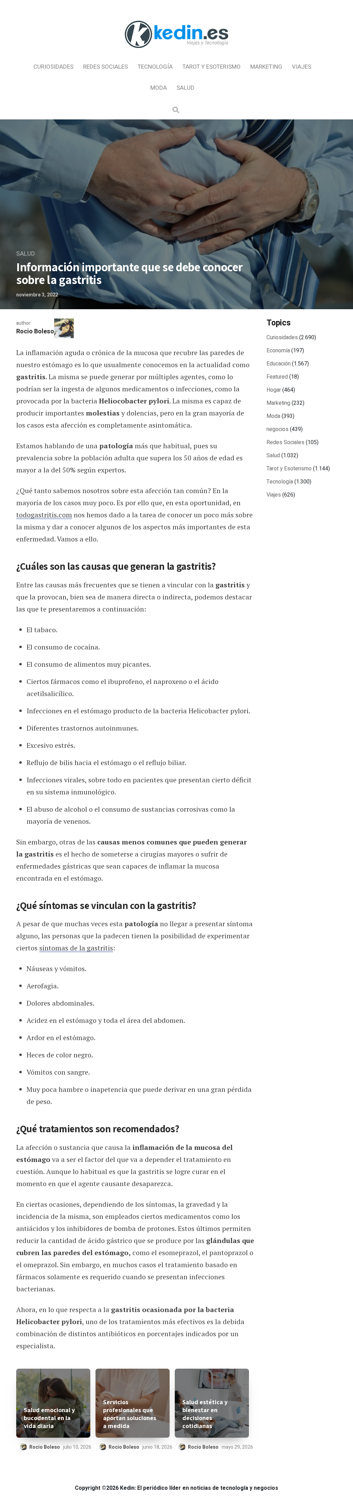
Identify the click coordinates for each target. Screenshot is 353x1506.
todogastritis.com (44, 514)
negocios (277, 429)
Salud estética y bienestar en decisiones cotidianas (205, 1414)
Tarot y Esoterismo (211, 66)
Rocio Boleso (35, 331)
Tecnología (155, 66)
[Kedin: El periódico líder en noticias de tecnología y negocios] (176, 54)
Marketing (266, 66)
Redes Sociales (105, 66)
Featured (277, 377)
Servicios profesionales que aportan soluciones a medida (129, 1414)
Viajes (301, 66)
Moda (158, 88)
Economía (278, 350)
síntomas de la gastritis (76, 947)
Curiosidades (53, 66)
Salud (185, 88)
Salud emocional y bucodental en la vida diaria (49, 1418)
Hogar (273, 390)
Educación (278, 364)
